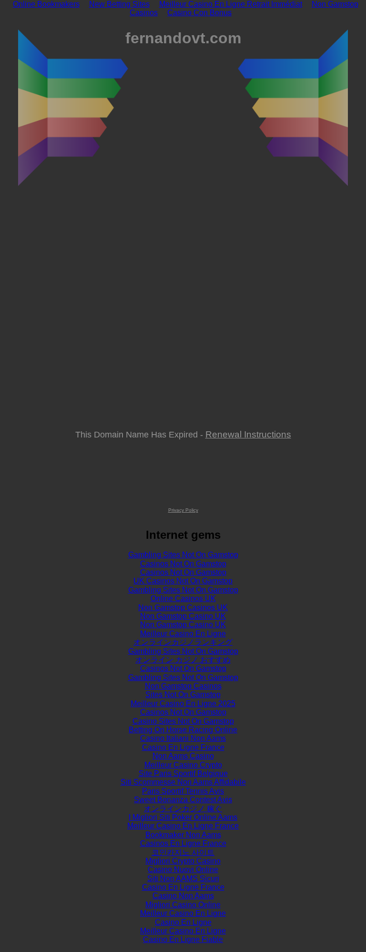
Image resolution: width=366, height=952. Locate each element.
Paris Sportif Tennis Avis (183, 791)
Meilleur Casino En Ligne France (183, 826)
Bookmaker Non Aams (183, 835)
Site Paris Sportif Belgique (183, 773)
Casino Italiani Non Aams (183, 738)
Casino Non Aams (183, 896)
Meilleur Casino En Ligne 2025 (183, 703)
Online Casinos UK (183, 598)
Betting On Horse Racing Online (183, 730)
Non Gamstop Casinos (183, 686)
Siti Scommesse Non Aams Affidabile (183, 782)
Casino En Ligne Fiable (183, 939)
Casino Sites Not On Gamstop (183, 721)
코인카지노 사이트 (183, 852)
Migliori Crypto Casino (183, 861)
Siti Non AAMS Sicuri (183, 878)
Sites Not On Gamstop (183, 694)
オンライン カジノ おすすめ (183, 660)
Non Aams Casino (183, 756)
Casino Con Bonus (199, 13)
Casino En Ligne (183, 922)
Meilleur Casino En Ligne (183, 634)
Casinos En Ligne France (183, 843)
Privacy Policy (183, 510)
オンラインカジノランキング (183, 642)
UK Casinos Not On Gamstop (183, 581)
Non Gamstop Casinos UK (183, 607)
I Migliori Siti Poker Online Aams (183, 817)
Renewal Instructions (248, 434)
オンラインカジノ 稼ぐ (183, 809)
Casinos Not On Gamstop (183, 564)
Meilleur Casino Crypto (183, 765)
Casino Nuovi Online (183, 869)
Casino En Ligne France (183, 747)
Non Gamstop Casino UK (183, 616)
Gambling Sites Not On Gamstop (183, 555)
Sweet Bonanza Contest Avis (183, 800)
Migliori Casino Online (183, 905)
